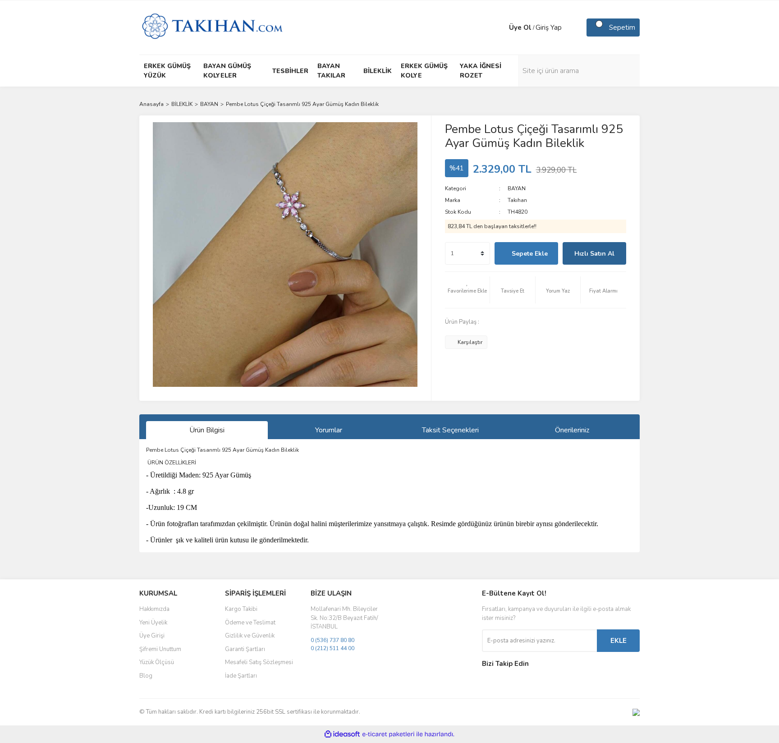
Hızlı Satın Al (594, 253)
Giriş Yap (549, 27)
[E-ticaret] (388, 734)
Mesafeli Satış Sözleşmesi (259, 662)
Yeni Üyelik (153, 623)
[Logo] (212, 27)
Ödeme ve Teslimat (250, 623)
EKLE (618, 640)
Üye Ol (520, 27)
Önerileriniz (572, 430)
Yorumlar (328, 430)
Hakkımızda (154, 609)
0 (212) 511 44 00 (332, 648)
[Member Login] (500, 27)
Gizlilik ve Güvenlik (250, 636)
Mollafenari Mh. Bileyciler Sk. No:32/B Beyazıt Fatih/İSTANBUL (344, 618)
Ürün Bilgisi (207, 430)
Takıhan (517, 200)
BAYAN (517, 188)
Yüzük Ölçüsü (156, 662)
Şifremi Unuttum (160, 649)
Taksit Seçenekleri (450, 430)
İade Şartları (241, 676)
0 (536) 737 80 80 (332, 640)
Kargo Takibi (241, 609)
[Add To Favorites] (467, 289)
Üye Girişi (152, 636)
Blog (145, 676)
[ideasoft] (342, 734)
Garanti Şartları (245, 649)
